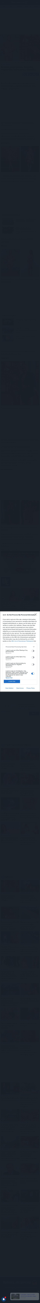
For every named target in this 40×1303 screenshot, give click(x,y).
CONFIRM (11, 681)
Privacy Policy (31, 688)
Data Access (20, 688)
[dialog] (20, 651)
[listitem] (20, 647)
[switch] (32, 651)
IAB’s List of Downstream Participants (22, 641)
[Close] (36, 615)
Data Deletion (9, 688)
